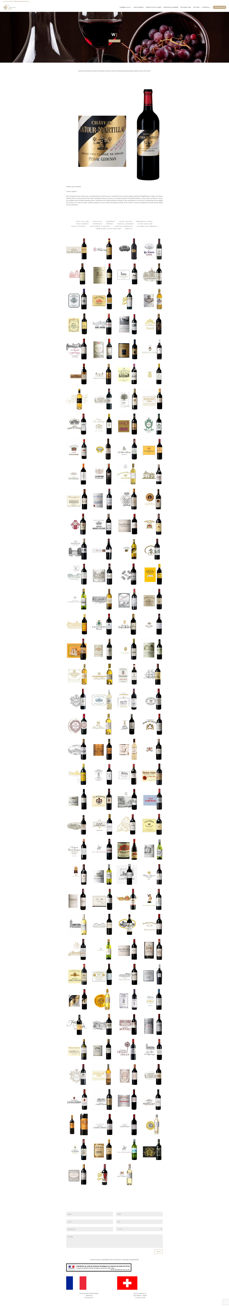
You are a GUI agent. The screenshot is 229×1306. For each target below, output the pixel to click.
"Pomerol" (111, 221)
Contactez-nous (114, 41)
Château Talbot (127, 622)
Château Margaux (102, 397)
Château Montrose (77, 1073)
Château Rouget (127, 1023)
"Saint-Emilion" (145, 224)
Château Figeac (152, 772)
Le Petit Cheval (152, 922)
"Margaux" (98, 224)
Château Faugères (152, 973)
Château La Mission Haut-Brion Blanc (77, 599)
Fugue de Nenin (77, 1023)
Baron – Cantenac (102, 322)
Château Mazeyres (127, 772)
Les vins (196, 7)
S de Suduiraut (127, 747)
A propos (205, 7)
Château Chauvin (77, 1173)
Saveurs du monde (171, 7)
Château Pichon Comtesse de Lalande (152, 374)
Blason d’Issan (102, 747)
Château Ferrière (152, 422)
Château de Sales (152, 597)
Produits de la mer (153, 7)
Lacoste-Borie (102, 622)
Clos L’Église (102, 297)
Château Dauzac (152, 572)
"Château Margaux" (123, 226)
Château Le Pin (102, 897)
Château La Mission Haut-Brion (127, 374)
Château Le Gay (127, 597)
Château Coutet (152, 297)
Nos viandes (139, 7)
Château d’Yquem (102, 998)
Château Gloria (77, 322)
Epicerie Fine (186, 7)
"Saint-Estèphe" (79, 226)
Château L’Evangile (127, 322)
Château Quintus (152, 497)
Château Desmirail (77, 472)
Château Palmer (127, 247)
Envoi (158, 1251)
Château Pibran (152, 622)
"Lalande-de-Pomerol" (147, 226)
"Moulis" (129, 228)
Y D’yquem (152, 1123)
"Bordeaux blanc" (144, 221)
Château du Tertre (77, 1148)
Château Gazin (102, 347)
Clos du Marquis (152, 822)
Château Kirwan (152, 998)
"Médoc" (110, 224)
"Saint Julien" (126, 221)
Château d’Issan (102, 372)
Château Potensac (152, 872)
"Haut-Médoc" (83, 224)
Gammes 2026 (125, 7)
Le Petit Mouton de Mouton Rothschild (102, 1174)
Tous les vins (82, 221)
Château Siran (127, 647)
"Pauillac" (97, 221)
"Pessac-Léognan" (125, 224)
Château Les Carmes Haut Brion (152, 274)
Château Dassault (77, 547)
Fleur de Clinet (77, 797)
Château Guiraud (77, 397)
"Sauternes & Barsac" (100, 226)
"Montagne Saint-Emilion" (109, 228)
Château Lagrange (127, 272)
